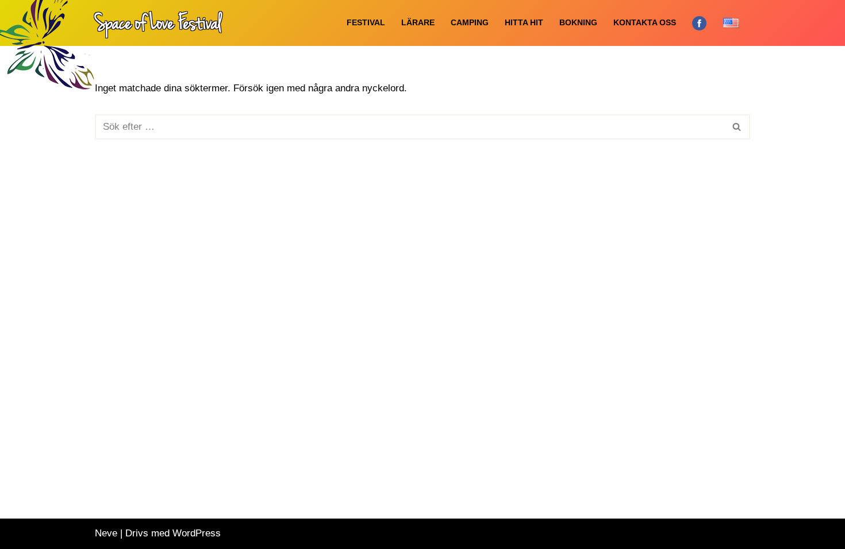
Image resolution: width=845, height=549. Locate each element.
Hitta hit (524, 22)
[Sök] (737, 127)
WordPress (196, 533)
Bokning (578, 22)
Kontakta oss (644, 22)
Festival (366, 22)
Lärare (418, 22)
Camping (470, 22)
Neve (106, 533)
